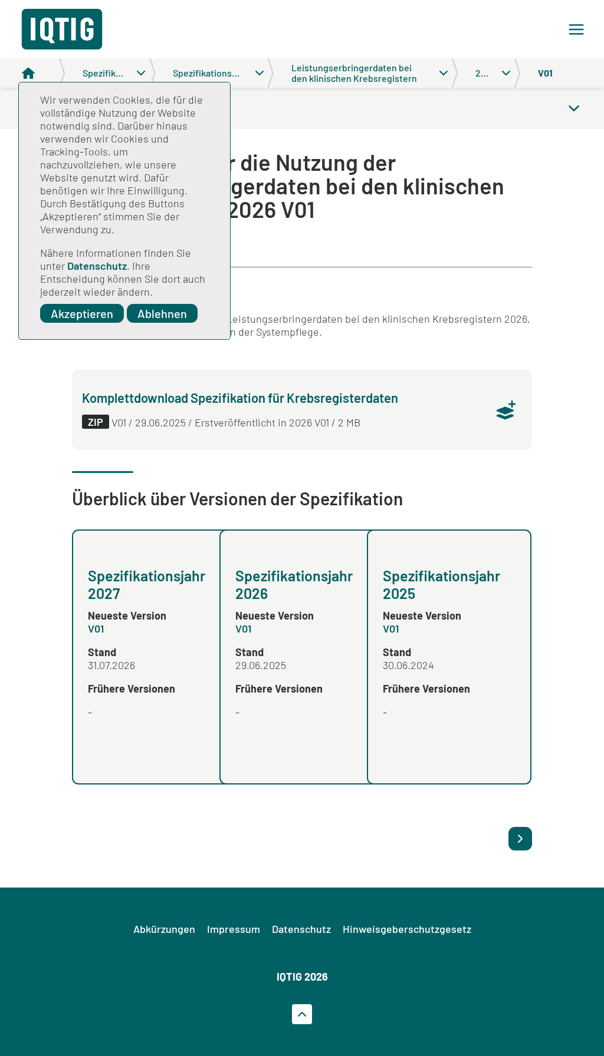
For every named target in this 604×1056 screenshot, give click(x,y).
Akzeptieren (82, 313)
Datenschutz (97, 265)
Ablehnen (162, 313)
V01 (96, 628)
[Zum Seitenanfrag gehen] (302, 1014)
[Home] (43, 73)
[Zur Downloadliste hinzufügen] (506, 410)
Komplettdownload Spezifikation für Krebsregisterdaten (240, 397)
